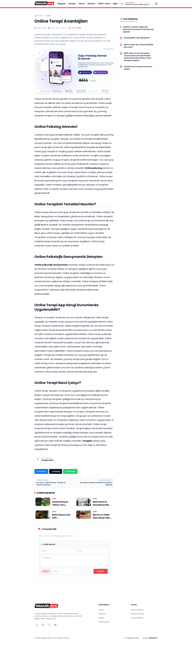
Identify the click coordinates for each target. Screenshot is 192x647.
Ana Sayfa (39, 16)
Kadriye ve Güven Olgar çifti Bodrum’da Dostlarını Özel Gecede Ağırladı (138, 29)
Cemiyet (72, 3)
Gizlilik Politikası (137, 610)
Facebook (42, 471)
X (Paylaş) (56, 471)
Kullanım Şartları (137, 614)
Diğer (115, 3)
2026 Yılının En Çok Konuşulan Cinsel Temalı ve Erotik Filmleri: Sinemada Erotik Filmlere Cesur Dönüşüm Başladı (137, 57)
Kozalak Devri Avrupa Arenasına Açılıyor (138, 67)
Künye (101, 610)
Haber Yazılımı (132, 638)
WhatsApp (71, 471)
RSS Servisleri (104, 622)
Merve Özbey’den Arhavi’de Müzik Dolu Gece (138, 45)
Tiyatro (81, 3)
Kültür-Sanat (104, 3)
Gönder (100, 571)
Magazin (61, 3)
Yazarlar (102, 614)
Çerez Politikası (137, 618)
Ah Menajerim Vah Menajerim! (137, 38)
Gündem (91, 3)
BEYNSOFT (153, 638)
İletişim (101, 618)
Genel (48, 16)
